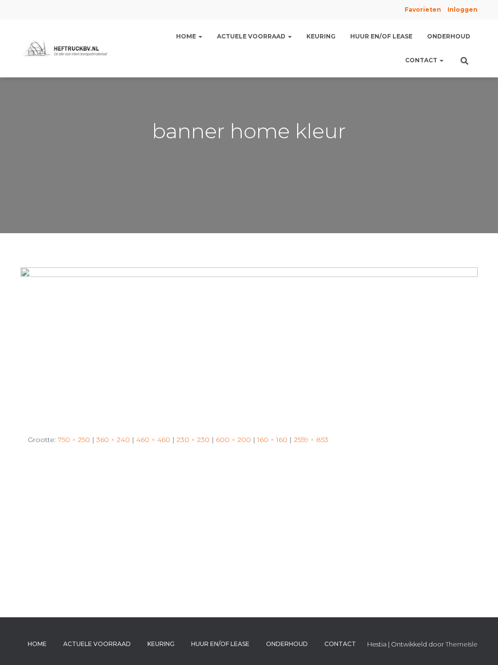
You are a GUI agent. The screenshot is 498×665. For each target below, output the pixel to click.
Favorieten (422, 9)
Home (186, 36)
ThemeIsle (461, 644)
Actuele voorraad (252, 36)
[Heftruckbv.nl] (67, 48)
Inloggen (462, 9)
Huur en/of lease (381, 36)
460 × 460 (153, 439)
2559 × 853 (311, 439)
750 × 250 (74, 439)
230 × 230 (193, 439)
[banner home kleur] (249, 342)
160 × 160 (272, 439)
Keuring (321, 36)
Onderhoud (448, 36)
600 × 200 (233, 439)
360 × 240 (113, 439)
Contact (422, 60)
